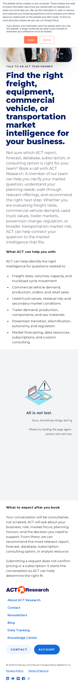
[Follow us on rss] (28, 678)
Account (47, 649)
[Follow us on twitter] (18, 678)
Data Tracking (19, 630)
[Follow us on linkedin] (7, 678)
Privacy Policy (14, 670)
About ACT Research (24, 600)
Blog (11, 623)
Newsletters (17, 615)
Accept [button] (30, 39)
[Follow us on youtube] (12, 678)
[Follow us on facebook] (23, 678)
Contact (14, 607)
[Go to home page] (27, 590)
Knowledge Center (22, 638)
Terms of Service (38, 670)
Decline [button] (47, 39)
